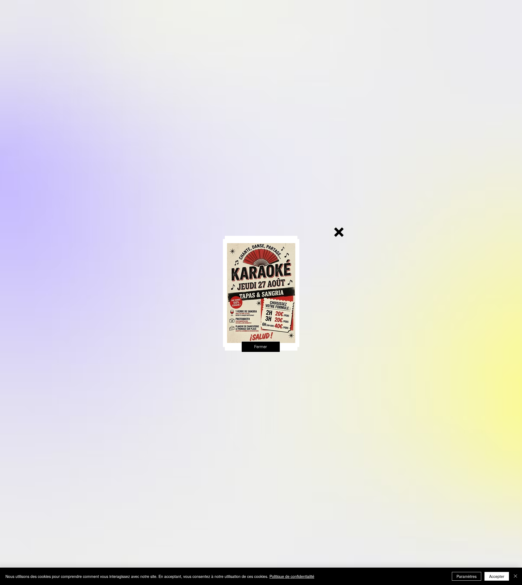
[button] (339, 232)
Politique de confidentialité (291, 576)
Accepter (496, 576)
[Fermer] (515, 576)
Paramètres (466, 576)
